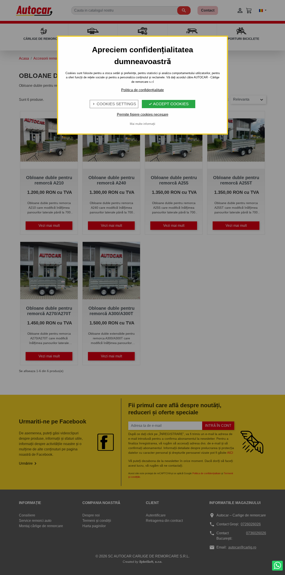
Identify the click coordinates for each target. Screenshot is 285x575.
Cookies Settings (114, 104)
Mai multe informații (142, 124)
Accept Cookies (169, 104)
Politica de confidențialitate (142, 90)
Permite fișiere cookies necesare (142, 114)
